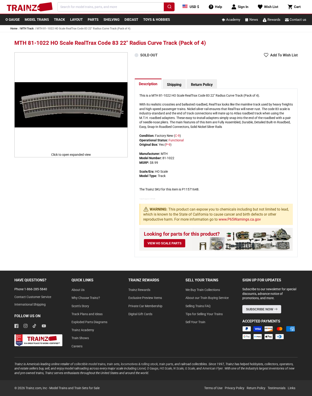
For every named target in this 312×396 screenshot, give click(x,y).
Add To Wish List (284, 55)
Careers (76, 346)
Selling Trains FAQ (198, 306)
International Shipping (30, 304)
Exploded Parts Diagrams (89, 322)
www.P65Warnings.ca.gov (240, 219)
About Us (78, 290)
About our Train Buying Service (207, 298)
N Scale (178, 368)
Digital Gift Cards (140, 314)
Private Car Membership (145, 306)
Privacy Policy (234, 388)
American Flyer (212, 368)
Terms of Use (213, 388)
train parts (166, 364)
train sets (113, 364)
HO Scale (166, 368)
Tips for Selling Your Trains (204, 314)
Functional (176, 140)
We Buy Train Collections (202, 290)
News (253, 20)
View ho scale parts (165, 243)
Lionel (141, 368)
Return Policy (202, 84)
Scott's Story (80, 306)
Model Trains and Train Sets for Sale (74, 388)
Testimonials (277, 388)
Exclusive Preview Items (145, 298)
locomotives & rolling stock (139, 364)
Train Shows (80, 338)
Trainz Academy (82, 330)
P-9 (168, 144)
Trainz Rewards (139, 290)
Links (291, 388)
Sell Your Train (195, 322)
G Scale (190, 368)
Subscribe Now (260, 309)
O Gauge (152, 368)
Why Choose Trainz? (85, 298)
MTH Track (27, 28)
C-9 (177, 135)
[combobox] (116, 6)
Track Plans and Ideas (87, 314)
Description (148, 84)
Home (13, 28)
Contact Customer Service (32, 297)
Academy (232, 20)
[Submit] (169, 8)
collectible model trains (90, 364)
